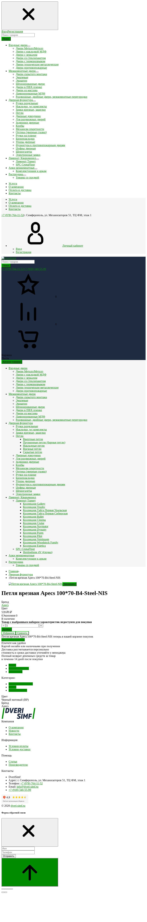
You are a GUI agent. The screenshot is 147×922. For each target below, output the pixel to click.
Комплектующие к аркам (31, 171)
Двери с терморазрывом (30, 61)
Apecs (5, 605)
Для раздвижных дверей (31, 119)
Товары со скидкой (27, 177)
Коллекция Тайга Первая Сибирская (45, 513)
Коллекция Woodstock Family (40, 542)
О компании (16, 202)
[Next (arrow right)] (5, 892)
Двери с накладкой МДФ (31, 51)
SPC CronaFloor (25, 164)
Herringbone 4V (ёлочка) (37, 552)
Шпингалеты (24, 151)
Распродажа (16, 561)
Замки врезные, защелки (31, 109)
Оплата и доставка (20, 205)
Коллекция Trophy (34, 507)
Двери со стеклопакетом (31, 58)
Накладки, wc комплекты (31, 106)
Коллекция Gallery (34, 503)
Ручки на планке (26, 135)
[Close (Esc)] (2, 889)
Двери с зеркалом (26, 54)
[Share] (5, 889)
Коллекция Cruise (33, 523)
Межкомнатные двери (22, 394)
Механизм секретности (30, 129)
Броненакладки (25, 138)
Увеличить (69, 584)
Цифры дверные (26, 148)
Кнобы (20, 125)
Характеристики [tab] (19, 668)
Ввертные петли (33, 439)
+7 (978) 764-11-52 (12, 215)
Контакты (15, 209)
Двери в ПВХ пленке (29, 87)
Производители (18, 764)
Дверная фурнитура (21, 423)
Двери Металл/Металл (29, 48)
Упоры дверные (25, 142)
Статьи (13, 761)
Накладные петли (34, 445)
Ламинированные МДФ (30, 93)
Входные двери (18, 368)
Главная (13, 571)
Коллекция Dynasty (34, 529)
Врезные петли (32, 448)
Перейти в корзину (13, 639)
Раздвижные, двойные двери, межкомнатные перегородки (51, 96)
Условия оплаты (18, 746)
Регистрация (15, 31)
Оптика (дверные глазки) (31, 132)
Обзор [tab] (12, 665)
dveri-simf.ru (18, 805)
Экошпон (21, 80)
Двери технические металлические (37, 64)
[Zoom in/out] (11, 889)
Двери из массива (26, 90)
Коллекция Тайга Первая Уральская (45, 510)
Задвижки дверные (27, 122)
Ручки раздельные (27, 103)
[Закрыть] (29, 832)
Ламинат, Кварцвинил (22, 497)
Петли (19, 112)
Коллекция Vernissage (36, 539)
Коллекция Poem (33, 532)
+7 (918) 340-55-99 (35, 269)
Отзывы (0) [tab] (15, 671)
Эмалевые (22, 77)
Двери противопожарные (31, 67)
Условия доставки (19, 749)
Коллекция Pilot (32, 536)
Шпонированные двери (30, 83)
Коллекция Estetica (34, 545)
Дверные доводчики (28, 116)
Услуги (13, 199)
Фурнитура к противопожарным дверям (40, 145)
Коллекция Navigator (35, 526)
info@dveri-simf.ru (27, 786)
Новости (14, 730)
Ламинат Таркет (26, 161)
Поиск (6, 38)
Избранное (8, 633)
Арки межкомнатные (21, 555)
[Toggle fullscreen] (8, 889)
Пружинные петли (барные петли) (44, 442)
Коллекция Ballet (33, 516)
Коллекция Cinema (34, 519)
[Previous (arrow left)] (2, 892)
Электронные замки (28, 154)
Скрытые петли (32, 452)
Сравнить (22, 633)
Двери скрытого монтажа (31, 74)
